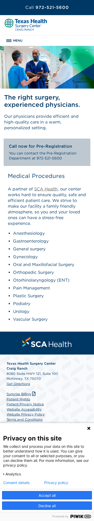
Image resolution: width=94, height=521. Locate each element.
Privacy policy (56, 483)
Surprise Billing (19, 394)
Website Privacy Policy (26, 414)
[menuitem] (47, 342)
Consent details (16, 483)
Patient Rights (18, 399)
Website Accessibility (24, 409)
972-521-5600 (47, 7)
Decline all (47, 506)
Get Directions (18, 384)
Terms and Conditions (25, 419)
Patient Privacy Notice (25, 404)
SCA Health (46, 189)
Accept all (47, 495)
